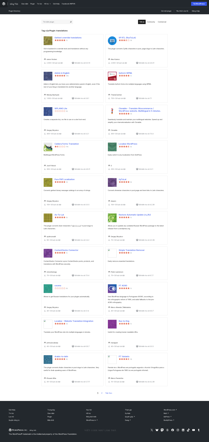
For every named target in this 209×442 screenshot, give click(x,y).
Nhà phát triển (91, 417)
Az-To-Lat (59, 215)
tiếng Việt (32, 430)
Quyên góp (130, 417)
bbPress (168, 417)
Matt (166, 413)
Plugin (49, 417)
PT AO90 (123, 285)
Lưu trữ (11, 417)
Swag (128, 420)
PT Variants (124, 356)
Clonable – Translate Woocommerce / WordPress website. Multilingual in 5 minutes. (140, 109)
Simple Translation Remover (132, 250)
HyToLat (122, 179)
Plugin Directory (14, 11)
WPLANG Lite (61, 108)
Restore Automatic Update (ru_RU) (135, 215)
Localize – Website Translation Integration (74, 321)
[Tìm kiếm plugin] (71, 22)
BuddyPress (169, 420)
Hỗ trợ (88, 413)
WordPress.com (170, 410)
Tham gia (128, 410)
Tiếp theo (108, 393)
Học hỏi (89, 410)
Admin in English (62, 73)
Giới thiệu (12, 410)
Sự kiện (127, 413)
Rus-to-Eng (124, 321)
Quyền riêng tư (14, 420)
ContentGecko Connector (66, 250)
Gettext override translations (68, 37)
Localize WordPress (128, 144)
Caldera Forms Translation (67, 144)
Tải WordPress (199, 4)
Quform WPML (125, 73)
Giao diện (50, 413)
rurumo (58, 285)
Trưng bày (51, 410)
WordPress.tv (92, 420)
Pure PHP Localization (65, 179)
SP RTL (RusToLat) (127, 37)
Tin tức (11, 413)
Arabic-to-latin (61, 356)
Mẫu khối (50, 420)
